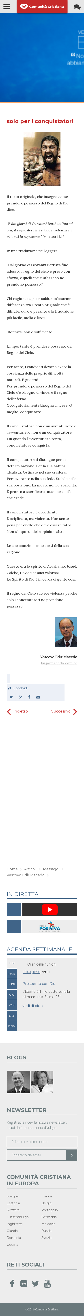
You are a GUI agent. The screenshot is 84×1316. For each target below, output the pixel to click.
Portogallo (49, 1210)
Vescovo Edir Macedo (26, 875)
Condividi (20, 688)
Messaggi (51, 869)
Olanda (12, 1231)
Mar (12, 973)
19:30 (46, 972)
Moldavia (48, 1224)
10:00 (27, 972)
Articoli (30, 869)
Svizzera (13, 1210)
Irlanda (46, 1196)
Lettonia (13, 1203)
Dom (11, 1026)
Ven (12, 1005)
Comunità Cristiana (46, 6)
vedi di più (31, 1006)
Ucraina (12, 1245)
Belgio (46, 1203)
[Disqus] (42, 791)
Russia (46, 1231)
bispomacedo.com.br (59, 663)
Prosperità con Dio (38, 984)
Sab (12, 1015)
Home (12, 869)
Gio (12, 994)
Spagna (13, 1196)
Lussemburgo (18, 1217)
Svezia (46, 1238)
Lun (12, 963)
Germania (49, 1217)
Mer (12, 984)
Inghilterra (15, 1224)
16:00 (36, 972)
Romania (14, 1238)
